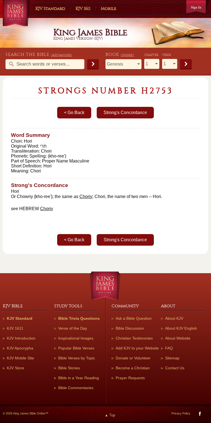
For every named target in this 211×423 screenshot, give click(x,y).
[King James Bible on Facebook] (199, 415)
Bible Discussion (130, 328)
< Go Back (74, 112)
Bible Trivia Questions (79, 318)
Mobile (108, 8)
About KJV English (181, 328)
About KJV (174, 318)
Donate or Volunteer (133, 358)
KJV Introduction (21, 338)
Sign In (196, 7)
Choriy (85, 196)
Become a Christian (133, 368)
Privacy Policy (180, 413)
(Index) (127, 55)
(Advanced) (61, 55)
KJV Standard (50, 8)
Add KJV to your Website (137, 348)
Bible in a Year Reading (78, 378)
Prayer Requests (130, 378)
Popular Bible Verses (76, 348)
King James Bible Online (16, 14)
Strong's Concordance (125, 112)
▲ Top (110, 415)
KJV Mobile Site (20, 358)
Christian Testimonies (134, 338)
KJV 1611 (83, 8)
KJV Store (15, 368)
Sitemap (172, 358)
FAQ (169, 348)
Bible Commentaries (75, 388)
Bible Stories (69, 368)
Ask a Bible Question (134, 318)
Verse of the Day (72, 328)
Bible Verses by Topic (76, 358)
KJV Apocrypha (20, 348)
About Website (177, 338)
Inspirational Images (75, 338)
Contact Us (174, 368)
